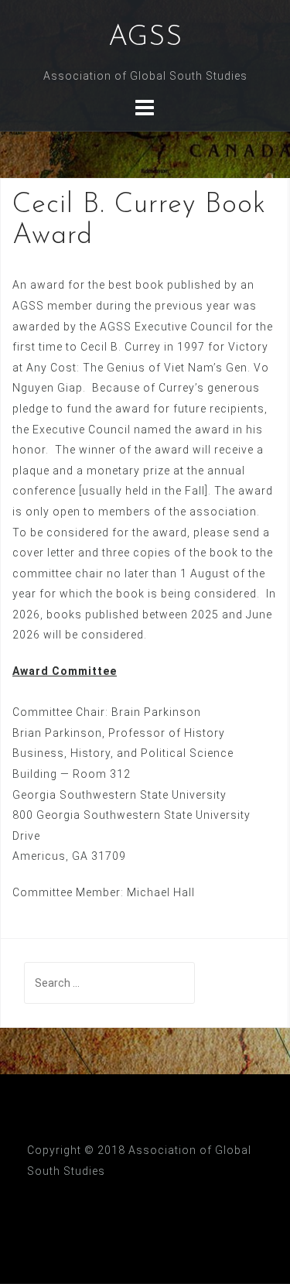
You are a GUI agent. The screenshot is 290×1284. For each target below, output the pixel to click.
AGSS (145, 38)
